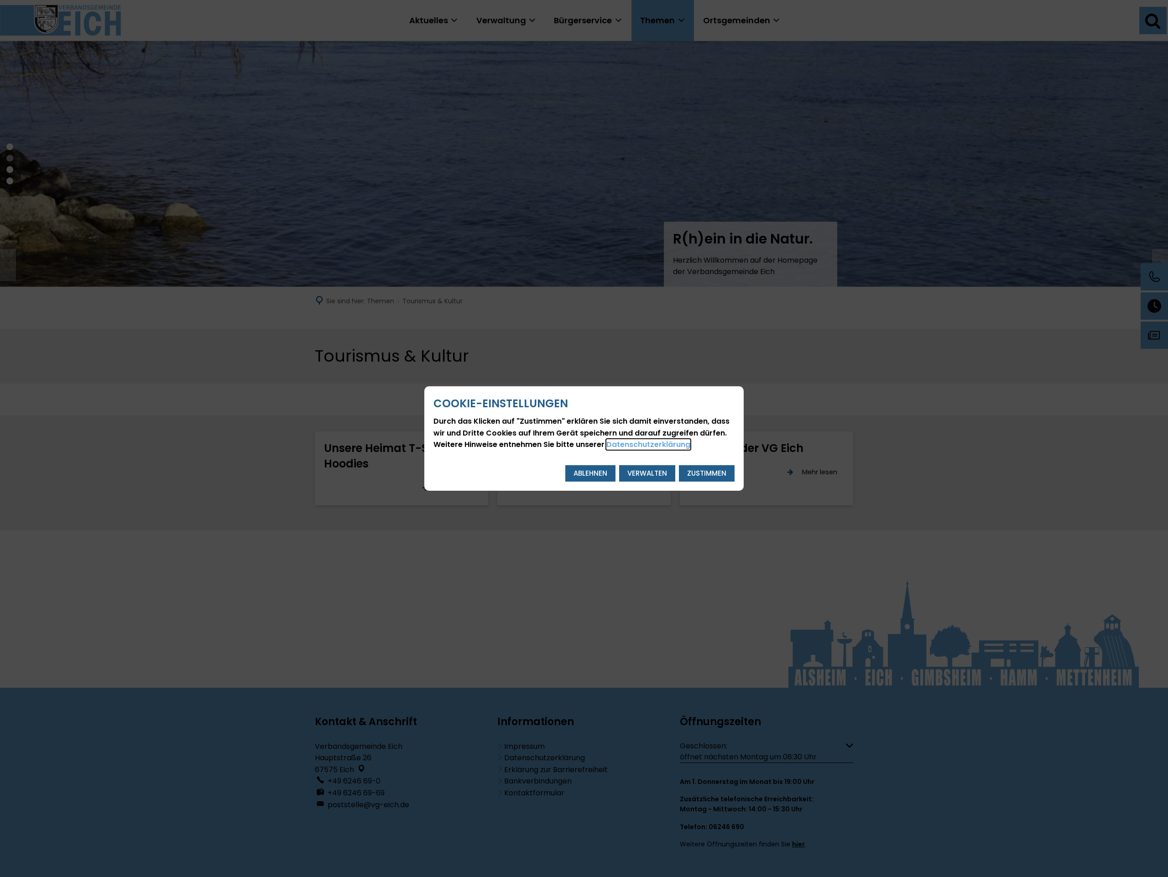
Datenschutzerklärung (648, 444)
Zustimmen (706, 473)
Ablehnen (590, 473)
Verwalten (647, 473)
